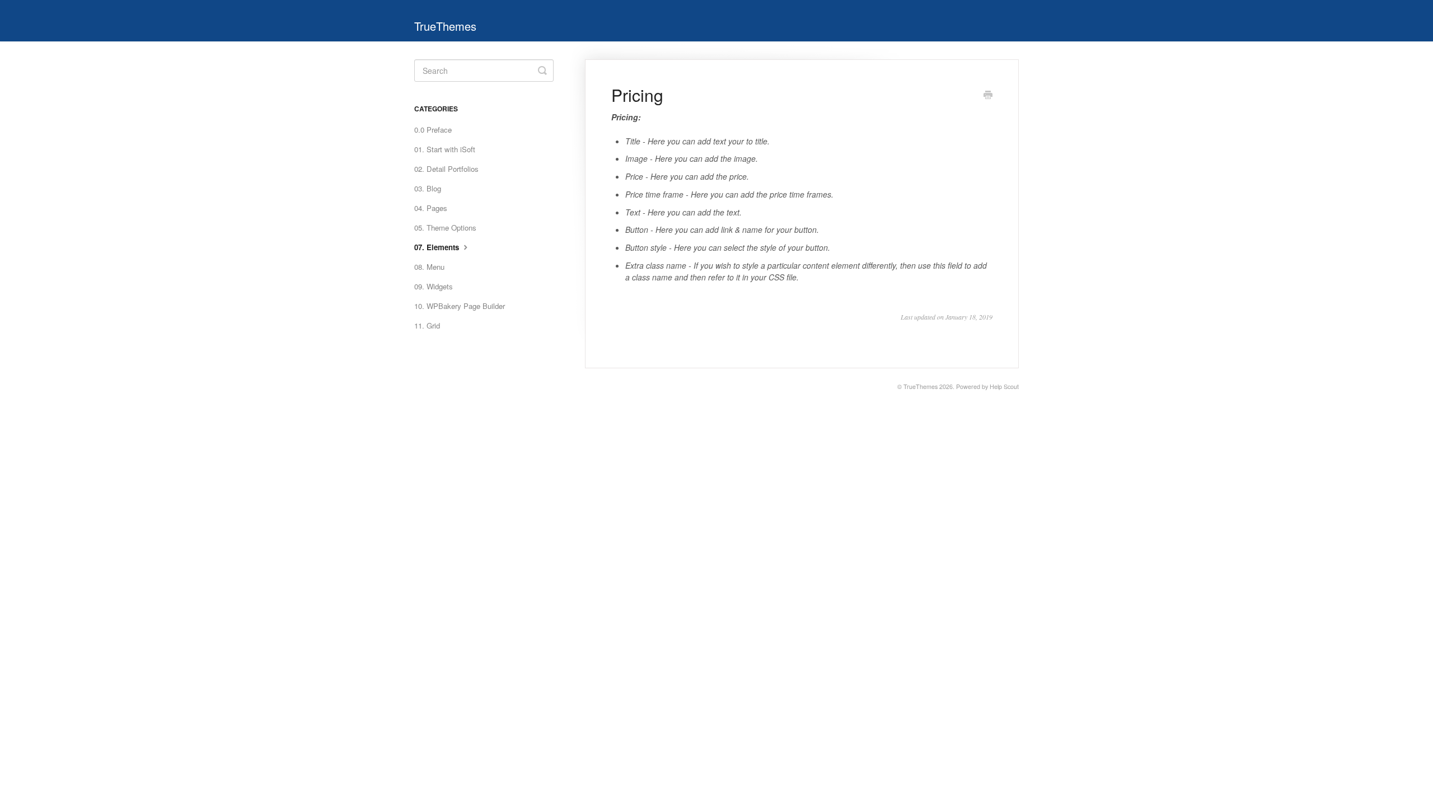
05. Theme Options (445, 227)
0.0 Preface (433, 129)
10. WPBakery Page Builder (459, 306)
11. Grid (427, 325)
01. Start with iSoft (444, 149)
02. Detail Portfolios (446, 168)
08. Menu (429, 266)
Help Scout (1004, 386)
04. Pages (430, 208)
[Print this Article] (988, 96)
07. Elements (437, 247)
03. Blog (427, 188)
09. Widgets (433, 286)
